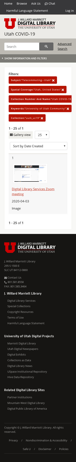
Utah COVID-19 (19, 34)
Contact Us (14, 277)
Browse (22, 3)
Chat (51, 3)
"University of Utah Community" (39, 108)
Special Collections (18, 306)
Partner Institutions (19, 397)
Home (8, 3)
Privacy (13, 440)
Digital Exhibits (16, 354)
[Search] (46, 46)
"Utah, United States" (36, 89)
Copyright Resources (20, 312)
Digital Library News (19, 366)
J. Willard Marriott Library (19, 261)
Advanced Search (65, 46)
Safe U (27, 449)
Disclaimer (44, 449)
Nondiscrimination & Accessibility (46, 440)
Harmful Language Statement (27, 11)
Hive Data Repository (20, 377)
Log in (69, 11)
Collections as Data (19, 360)
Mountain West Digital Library (26, 403)
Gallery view (22, 135)
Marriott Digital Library (21, 343)
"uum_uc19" (26, 117)
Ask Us (36, 3)
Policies (63, 449)
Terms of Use (15, 317)
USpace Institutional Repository (27, 371)
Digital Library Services (21, 301)
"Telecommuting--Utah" (31, 80)
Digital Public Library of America (27, 408)
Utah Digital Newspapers (22, 349)
